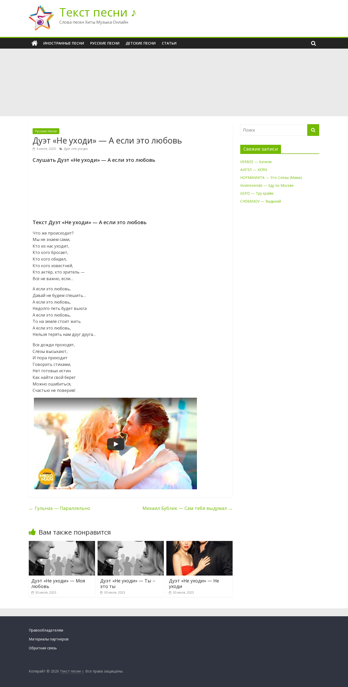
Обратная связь (43, 648)
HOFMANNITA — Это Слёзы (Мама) (271, 177)
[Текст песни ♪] (34, 43)
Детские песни (141, 43)
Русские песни (104, 43)
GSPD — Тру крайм (256, 193)
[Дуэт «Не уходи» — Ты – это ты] (131, 544)
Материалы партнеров (49, 639)
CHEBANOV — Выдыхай (260, 201)
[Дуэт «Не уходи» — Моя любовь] (62, 544)
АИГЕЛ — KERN (253, 169)
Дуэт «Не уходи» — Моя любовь (58, 583)
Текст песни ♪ (98, 12)
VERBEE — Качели (256, 161)
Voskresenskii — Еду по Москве (267, 185)
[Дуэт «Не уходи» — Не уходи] (199, 544)
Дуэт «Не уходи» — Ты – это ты (127, 583)
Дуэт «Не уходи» (76, 149)
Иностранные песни (63, 43)
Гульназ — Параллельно (59, 508)
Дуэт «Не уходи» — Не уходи (194, 583)
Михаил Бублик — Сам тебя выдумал (187, 508)
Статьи (169, 43)
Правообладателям (46, 630)
